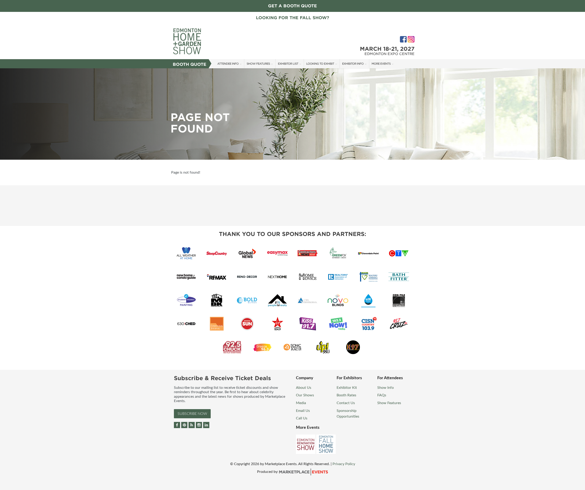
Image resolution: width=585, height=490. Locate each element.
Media (301, 403)
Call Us (301, 418)
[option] (292, 114)
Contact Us (346, 403)
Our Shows (305, 395)
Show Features (258, 63)
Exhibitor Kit (347, 387)
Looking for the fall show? (292, 17)
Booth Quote (189, 64)
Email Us (303, 411)
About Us (303, 387)
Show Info (385, 387)
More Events (381, 63)
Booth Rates (346, 395)
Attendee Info (228, 63)
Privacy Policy (343, 464)
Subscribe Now (192, 414)
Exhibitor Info (353, 63)
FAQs (381, 395)
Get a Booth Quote (292, 5)
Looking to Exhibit (320, 63)
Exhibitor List (288, 63)
